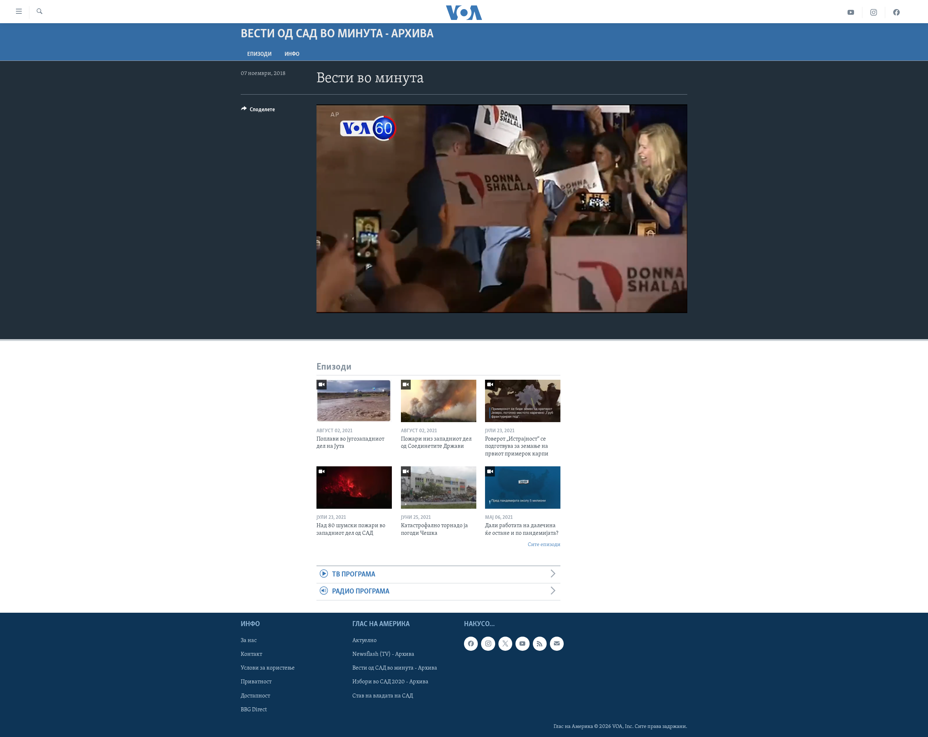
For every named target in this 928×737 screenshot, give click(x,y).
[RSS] (540, 644)
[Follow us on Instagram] (488, 644)
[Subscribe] (557, 644)
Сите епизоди (544, 544)
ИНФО (292, 54)
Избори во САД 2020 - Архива (390, 682)
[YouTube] (851, 12)
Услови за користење (268, 668)
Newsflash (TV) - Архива (383, 655)
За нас (249, 641)
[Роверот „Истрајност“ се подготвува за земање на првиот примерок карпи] (522, 401)
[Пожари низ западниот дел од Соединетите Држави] (438, 401)
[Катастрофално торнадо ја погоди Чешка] (438, 487)
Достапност (255, 696)
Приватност (256, 682)
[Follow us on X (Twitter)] (505, 644)
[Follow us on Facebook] (471, 644)
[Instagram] (873, 12)
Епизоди (259, 54)
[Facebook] (896, 12)
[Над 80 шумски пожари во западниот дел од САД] (354, 487)
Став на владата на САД (382, 696)
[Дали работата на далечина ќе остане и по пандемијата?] (522, 487)
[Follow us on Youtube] (522, 644)
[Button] (258, 111)
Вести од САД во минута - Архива (394, 668)
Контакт (251, 655)
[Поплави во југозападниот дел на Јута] (354, 401)
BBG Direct (254, 710)
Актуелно (364, 641)
